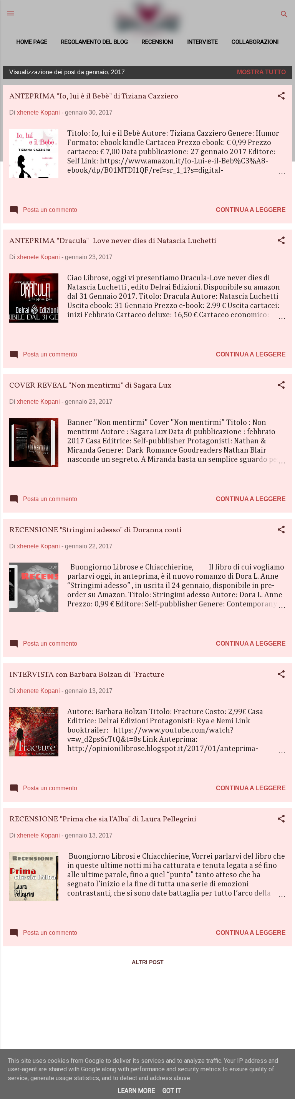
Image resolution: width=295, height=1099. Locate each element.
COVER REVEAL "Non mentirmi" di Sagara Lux (90, 385)
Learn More (136, 1090)
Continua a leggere (251, 209)
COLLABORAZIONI (255, 41)
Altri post (148, 962)
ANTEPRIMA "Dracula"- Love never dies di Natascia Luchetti (112, 241)
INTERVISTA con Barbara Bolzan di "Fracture (86, 674)
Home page (32, 41)
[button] (281, 97)
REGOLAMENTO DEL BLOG (94, 41)
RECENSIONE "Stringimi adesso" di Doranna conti (95, 530)
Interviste (202, 41)
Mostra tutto (261, 72)
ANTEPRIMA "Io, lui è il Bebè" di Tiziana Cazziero (93, 96)
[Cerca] (284, 15)
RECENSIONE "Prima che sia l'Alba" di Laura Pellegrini (102, 819)
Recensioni (157, 41)
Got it (171, 1090)
